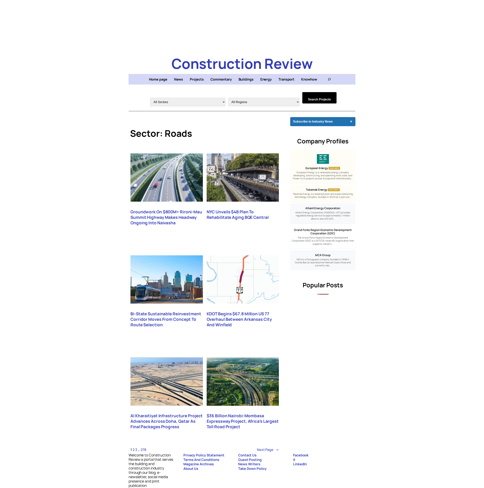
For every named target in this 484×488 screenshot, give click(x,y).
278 (143, 449)
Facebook (301, 455)
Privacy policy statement (203, 455)
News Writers (249, 464)
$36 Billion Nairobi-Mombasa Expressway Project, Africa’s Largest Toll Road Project (243, 421)
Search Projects (319, 99)
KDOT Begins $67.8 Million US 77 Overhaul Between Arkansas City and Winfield (239, 319)
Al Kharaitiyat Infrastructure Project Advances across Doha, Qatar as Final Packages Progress (166, 421)
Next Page (268, 449)
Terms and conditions (201, 459)
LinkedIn (300, 464)
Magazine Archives (198, 464)
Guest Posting (250, 459)
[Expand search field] (329, 79)
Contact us (247, 455)
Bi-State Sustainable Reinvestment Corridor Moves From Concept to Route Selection (165, 319)
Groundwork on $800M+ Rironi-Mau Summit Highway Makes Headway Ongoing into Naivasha (166, 217)
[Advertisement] (242, 26)
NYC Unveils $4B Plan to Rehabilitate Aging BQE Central (238, 214)
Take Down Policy (252, 468)
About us (190, 468)
